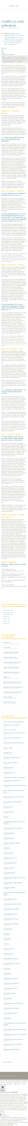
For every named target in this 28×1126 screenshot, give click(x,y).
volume (3, 53)
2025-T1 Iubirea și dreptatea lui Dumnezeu (14, 721)
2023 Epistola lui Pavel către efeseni (12, 780)
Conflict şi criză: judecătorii (7, 54)
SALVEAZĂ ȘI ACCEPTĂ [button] (6, 1125)
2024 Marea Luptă (8, 752)
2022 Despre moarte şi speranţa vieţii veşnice (14, 797)
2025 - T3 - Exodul (8, 747)
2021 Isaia (6, 816)
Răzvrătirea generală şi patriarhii (11, 652)
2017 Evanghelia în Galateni (10, 899)
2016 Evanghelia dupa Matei (10, 914)
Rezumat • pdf (6, 623)
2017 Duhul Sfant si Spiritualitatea (12, 909)
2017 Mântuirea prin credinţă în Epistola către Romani (14, 893)
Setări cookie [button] (17, 1084)
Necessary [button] (2, 1113)
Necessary (3, 1114)
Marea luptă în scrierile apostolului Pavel (13, 687)
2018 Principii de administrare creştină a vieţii (14, 877)
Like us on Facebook (7, 1062)
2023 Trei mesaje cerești (9, 772)
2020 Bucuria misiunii (9, 838)
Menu (26, 3)
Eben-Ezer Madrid (14, 3)
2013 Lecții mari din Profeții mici (11, 983)
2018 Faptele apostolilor (9, 887)
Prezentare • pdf (6, 619)
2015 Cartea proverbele (9, 948)
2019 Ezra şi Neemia (8, 853)
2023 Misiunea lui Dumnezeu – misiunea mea (14, 777)
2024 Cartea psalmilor (9, 767)
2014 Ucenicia (7, 968)
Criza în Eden (7, 647)
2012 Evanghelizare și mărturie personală (13, 1003)
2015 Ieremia (7, 933)
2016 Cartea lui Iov (8, 928)
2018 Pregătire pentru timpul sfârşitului (13, 882)
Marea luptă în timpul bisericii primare (12, 682)
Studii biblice (6, 1075)
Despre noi (11, 1075)
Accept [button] (23, 1084)
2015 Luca (6, 943)
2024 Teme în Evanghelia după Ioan (12, 757)
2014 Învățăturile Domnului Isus (11, 958)
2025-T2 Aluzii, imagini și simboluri (12, 737)
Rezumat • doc (6, 621)
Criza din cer (7, 642)
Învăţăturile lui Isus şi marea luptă (11, 672)
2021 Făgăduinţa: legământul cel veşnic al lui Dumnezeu (14, 822)
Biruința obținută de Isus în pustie (11, 667)
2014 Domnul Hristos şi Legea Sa (11, 963)
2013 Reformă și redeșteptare (10, 978)
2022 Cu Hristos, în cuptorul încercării (13, 801)
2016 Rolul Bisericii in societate (11, 919)
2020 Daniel (6, 848)
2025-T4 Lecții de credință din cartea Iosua (14, 742)
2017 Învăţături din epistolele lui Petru (12, 904)
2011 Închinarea (7, 1018)
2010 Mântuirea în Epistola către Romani (13, 1039)
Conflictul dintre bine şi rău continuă (12, 662)
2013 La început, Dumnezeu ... (11, 988)
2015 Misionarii (7, 938)
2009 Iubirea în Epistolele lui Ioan (11, 1049)
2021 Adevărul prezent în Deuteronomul (13, 828)
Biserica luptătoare (8, 697)
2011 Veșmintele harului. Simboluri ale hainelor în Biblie (15, 1023)
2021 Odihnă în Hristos (9, 811)
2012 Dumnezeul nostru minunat (11, 1008)
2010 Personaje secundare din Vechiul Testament (15, 1034)
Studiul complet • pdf (7, 612)
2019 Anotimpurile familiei (10, 862)
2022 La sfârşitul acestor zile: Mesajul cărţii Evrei (14, 791)
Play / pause (4, 48)
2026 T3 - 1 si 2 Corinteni (10, 729)
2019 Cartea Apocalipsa (9, 867)
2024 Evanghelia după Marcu (10, 762)
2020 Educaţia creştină (9, 833)
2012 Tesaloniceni (8, 998)
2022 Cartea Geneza (8, 806)
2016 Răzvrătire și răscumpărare (11, 923)
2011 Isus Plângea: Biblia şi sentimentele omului (15, 1029)
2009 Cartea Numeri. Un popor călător (13, 1044)
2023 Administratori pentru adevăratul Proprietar (15, 785)
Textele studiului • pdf (8, 614)
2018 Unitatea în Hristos (9, 872)
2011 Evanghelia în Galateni (10, 1013)
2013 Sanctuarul (7, 973)
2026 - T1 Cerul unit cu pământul (11, 724)
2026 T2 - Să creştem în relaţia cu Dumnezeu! (14, 732)
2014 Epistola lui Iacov (9, 953)
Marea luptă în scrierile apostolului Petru (13, 692)
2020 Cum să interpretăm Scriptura (12, 843)
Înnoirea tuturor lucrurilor (9, 702)
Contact (15, 1075)
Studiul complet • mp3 (8, 610)
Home (2, 1075)
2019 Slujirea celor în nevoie (10, 858)
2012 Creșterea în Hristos (9, 993)
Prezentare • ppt (6, 616)
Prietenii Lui (6, 677)
